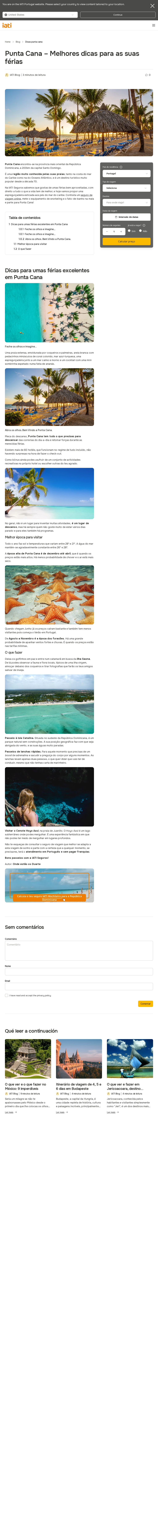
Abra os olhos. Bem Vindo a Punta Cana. (48, 239)
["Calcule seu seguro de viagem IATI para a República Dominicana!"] (49, 885)
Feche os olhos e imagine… (40, 229)
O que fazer (24, 249)
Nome (8, 966)
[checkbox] (6, 995)
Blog (18, 41)
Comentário (11, 939)
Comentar (146, 1003)
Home (7, 41)
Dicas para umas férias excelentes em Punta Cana (39, 224)
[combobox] (40, 15)
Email (7, 981)
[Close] (152, 5)
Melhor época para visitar (32, 244)
